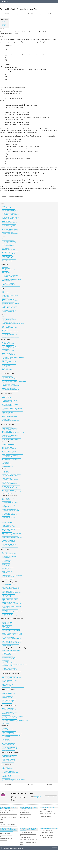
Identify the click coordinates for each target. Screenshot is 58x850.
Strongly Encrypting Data (6, 506)
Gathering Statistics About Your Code (9, 698)
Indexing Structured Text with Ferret (8, 529)
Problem (3, 21)
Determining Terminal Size (7, 737)
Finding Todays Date (6, 268)
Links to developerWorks (26, 832)
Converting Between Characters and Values (10, 214)
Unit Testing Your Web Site (7, 614)
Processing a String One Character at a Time (10, 217)
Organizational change (5, 833)
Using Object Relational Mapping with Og (10, 538)
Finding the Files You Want (7, 369)
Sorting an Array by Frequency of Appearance (10, 303)
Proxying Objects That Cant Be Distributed (10, 641)
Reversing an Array (5, 296)
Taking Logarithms (5, 248)
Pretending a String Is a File (7, 362)
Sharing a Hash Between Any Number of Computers (12, 634)
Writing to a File (5, 351)
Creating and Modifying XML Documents (9, 483)
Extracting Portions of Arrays (7, 308)
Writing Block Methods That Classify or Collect (11, 385)
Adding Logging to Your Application (8, 657)
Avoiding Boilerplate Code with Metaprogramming (11, 458)
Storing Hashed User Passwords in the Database (11, 596)
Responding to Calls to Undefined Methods (10, 455)
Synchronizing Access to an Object (8, 713)
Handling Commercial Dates (7, 282)
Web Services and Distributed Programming (10, 620)
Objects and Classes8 (6, 396)
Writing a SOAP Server (6, 627)
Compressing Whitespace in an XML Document (11, 485)
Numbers (3, 238)
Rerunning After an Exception (7, 656)
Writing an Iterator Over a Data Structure (9, 382)
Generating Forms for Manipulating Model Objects (11, 606)
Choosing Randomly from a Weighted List (10, 331)
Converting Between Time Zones (8, 276)
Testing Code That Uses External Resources (10, 662)
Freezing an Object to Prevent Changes (9, 416)
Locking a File (4, 360)
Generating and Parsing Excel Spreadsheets (10, 510)
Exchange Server (24, 817)
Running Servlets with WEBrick (8, 578)
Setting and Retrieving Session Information (10, 599)
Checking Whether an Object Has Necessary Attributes (12, 454)
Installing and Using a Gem (7, 678)
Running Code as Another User (8, 771)
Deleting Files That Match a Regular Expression (11, 774)
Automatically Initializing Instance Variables (10, 456)
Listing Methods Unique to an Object (9, 448)
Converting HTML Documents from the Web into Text (12, 491)
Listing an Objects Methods (7, 447)
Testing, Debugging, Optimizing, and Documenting (11, 650)
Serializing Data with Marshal (7, 525)
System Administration (6, 767)
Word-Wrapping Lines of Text (7, 226)
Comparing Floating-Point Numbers (9, 241)
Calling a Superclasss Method (7, 413)
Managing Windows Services (7, 769)
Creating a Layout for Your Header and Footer (10, 588)
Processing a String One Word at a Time (9, 218)
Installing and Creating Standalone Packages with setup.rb (13, 687)
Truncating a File (5, 368)
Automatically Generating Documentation (10, 694)
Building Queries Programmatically (8, 540)
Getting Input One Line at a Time (8, 729)
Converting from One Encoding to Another (10, 487)
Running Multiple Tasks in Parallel (8, 701)
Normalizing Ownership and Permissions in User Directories (13, 779)
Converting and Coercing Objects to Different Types (12, 408)
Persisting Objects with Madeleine (8, 526)
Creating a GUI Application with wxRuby (9, 746)
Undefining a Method (6, 462)
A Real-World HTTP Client (7, 579)
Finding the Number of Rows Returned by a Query (11, 533)
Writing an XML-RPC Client (7, 625)
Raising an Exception (6, 653)
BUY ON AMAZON (50, 796)
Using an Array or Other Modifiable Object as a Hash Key (13, 323)
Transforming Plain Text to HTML (8, 490)
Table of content (29, 13)
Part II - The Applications (6, 835)
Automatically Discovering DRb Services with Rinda (12, 640)
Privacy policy (54, 847)
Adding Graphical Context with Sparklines (10, 505)
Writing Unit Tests (5, 660)
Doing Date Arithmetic (6, 273)
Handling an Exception (6, 654)
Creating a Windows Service (7, 710)
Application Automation (25, 814)
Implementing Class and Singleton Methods (10, 420)
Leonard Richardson (34, 797)
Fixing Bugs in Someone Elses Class (9, 451)
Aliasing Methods (5, 463)
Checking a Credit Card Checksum (8, 261)
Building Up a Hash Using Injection (8, 307)
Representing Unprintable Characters (9, 213)
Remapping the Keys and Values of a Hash (10, 334)
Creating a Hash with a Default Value (9, 319)
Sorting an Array (5, 298)
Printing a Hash (5, 329)
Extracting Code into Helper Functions (9, 602)
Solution (3, 22)
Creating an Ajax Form (6, 607)
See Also (3, 25)
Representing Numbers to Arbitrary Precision (10, 242)
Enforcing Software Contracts (7, 466)
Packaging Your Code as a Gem (8, 684)
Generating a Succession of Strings (8, 228)
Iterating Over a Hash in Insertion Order (9, 327)
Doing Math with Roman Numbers (8, 257)
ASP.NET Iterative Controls (46, 832)
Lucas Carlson (37, 796)
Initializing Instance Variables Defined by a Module (11, 438)
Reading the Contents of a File (8, 350)
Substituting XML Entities (6, 482)
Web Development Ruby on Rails (8, 584)
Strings (3, 206)
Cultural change (3, 840)
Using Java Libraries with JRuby (8, 762)
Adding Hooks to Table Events (7, 545)
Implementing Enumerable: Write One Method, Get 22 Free (13, 432)
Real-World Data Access (46, 830)
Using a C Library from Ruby (7, 758)
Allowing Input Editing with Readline (9, 741)
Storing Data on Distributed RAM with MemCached (11, 642)
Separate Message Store (46, 811)
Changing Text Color (6, 739)
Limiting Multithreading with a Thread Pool (10, 717)
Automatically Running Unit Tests (8, 693)
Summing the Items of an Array (8, 302)
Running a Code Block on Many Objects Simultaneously (12, 716)
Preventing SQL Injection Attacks (8, 542)
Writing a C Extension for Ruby (8, 756)
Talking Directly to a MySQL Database (9, 534)
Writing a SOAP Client (6, 626)
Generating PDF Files (6, 516)
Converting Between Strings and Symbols (10, 215)
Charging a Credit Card (6, 631)
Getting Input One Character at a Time (9, 731)
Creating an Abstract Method (7, 415)
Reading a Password (6, 740)
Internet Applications (25, 815)
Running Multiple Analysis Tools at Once (9, 669)
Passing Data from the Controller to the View (10, 587)
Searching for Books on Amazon (8, 622)
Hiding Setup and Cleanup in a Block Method (10, 389)
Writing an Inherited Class (7, 401)
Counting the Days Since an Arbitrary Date (10, 275)
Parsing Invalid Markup (6, 478)
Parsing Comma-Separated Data (8, 507)
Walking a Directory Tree (6, 358)
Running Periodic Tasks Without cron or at (10, 772)
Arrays (3, 291)
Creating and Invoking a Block (7, 377)
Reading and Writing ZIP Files (7, 513)
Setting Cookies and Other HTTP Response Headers (12, 575)
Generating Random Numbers (8, 245)
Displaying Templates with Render (8, 591)
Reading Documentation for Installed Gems (10, 682)
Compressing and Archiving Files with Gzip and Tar (11, 511)
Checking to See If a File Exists (8, 343)
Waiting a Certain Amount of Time (8, 284)
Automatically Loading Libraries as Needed (10, 435)
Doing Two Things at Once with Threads (9, 712)
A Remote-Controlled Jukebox (7, 645)
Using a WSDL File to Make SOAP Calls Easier (11, 630)
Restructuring (3, 836)
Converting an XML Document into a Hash (10, 479)
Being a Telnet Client (6, 564)
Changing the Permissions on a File (9, 346)
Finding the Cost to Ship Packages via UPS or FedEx (12, 633)
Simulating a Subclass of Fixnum (8, 256)
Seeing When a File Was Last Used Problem (10, 347)
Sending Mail (4, 559)
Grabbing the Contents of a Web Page (9, 553)
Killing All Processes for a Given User (9, 780)
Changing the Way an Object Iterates (9, 384)
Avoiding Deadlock (5, 723)
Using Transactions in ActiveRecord (9, 544)
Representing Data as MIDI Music (8, 517)
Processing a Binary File (6, 365)
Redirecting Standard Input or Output (9, 364)
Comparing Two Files (6, 355)
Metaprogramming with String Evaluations (10, 459)
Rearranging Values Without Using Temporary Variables (12, 293)
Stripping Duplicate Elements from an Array (10, 295)
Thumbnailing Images (6, 499)
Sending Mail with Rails (6, 610)
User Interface (4, 728)
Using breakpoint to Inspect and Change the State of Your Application (15, 664)
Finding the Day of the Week (7, 280)
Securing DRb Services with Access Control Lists (11, 638)
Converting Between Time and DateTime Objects (11, 279)
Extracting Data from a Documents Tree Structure (11, 474)
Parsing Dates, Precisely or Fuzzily (8, 269)
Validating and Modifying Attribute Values (10, 404)
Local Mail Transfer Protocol (46, 809)
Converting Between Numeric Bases (9, 246)
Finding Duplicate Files (6, 776)
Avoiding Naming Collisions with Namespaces (11, 433)
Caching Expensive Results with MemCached (10, 644)
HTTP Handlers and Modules (46, 837)
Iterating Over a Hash (6, 326)
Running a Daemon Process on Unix (9, 709)
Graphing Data (5, 503)
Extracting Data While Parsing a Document (10, 475)
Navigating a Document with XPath (8, 476)
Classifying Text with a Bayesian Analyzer (10, 233)
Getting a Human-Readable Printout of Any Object (11, 409)
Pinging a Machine (5, 569)
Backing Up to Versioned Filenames (9, 361)
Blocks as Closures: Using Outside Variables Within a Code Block (14, 381)
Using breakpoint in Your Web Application (10, 615)
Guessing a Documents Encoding (8, 486)
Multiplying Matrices (6, 252)
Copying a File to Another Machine (8, 567)
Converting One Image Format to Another (10, 502)
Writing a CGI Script (5, 573)
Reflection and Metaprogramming (8, 444)
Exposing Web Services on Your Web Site (10, 609)
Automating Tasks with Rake (7, 692)
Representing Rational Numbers (8, 244)
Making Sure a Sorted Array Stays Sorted (10, 300)
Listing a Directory (5, 349)
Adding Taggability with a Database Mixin (10, 547)
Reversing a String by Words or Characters (10, 211)
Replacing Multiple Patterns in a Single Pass (10, 230)
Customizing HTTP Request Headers (9, 556)
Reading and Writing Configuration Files (9, 514)
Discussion (4, 24)
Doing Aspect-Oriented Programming (9, 464)
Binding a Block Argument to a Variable (9, 380)
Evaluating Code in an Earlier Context (9, 460)
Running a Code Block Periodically (8, 283)
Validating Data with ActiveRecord (8, 541)
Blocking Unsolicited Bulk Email (47, 813)
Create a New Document (25, 837)
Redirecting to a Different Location (8, 590)
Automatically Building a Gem (7, 697)
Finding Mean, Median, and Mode (8, 249)
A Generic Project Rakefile (7, 703)
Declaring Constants (6, 419)
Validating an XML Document (7, 481)
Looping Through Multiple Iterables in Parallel (10, 388)
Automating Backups (6, 778)
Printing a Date (5, 271)
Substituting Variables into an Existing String (10, 210)
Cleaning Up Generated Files (7, 696)
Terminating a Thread (6, 715)
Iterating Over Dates (6, 272)
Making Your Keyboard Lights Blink (8, 743)
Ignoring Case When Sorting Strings (9, 299)
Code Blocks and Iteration (7, 376)
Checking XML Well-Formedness (8, 472)
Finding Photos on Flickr (6, 623)
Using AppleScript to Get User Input (8, 750)
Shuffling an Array (5, 304)
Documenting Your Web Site (7, 613)
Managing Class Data (6, 398)
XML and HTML (5, 471)
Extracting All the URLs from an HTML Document (11, 489)
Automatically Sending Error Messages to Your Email (12, 611)
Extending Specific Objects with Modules (9, 429)
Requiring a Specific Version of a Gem (9, 680)
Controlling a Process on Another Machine (10, 721)
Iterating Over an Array (6, 292)
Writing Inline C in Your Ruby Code (8, 760)
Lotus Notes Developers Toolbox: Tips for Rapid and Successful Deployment (28, 829)
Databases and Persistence (7, 522)
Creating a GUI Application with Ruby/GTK (10, 747)
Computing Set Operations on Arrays (9, 310)
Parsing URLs (4, 572)
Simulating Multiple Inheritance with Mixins (10, 428)
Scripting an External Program (7, 768)
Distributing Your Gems (6, 685)
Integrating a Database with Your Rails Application (11, 592)
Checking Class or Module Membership (9, 400)
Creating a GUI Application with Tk (8, 744)
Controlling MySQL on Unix (7, 532)
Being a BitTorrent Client (6, 568)
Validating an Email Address (7, 232)
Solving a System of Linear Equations (9, 253)
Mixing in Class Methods (6, 431)
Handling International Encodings (8, 225)
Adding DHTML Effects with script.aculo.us (10, 604)
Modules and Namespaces (7, 427)
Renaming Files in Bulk (6, 775)
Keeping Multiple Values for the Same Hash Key (11, 324)
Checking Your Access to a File (8, 345)
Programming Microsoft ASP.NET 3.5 (49, 828)
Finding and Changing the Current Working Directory (12, 370)
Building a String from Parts (7, 207)
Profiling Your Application (7, 666)
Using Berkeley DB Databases (8, 530)
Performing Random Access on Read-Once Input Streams (13, 357)
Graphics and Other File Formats (8, 498)
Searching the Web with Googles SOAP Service (11, 629)
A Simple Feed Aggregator (7, 493)
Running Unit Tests (5, 661)
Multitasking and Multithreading (8, 708)
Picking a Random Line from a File (8, 354)
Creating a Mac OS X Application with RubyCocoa (11, 748)
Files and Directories (6, 342)
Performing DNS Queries (6, 557)
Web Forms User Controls (46, 833)
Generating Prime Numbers (7, 260)
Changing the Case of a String (8, 220)
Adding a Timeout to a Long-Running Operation (11, 286)
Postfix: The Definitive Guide (47, 807)
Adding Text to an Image (6, 501)
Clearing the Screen (6, 736)
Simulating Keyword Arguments (8, 412)
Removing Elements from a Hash (8, 322)
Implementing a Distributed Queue (8, 635)
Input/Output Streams (25, 812)
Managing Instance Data (6, 397)
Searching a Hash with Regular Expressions (10, 337)
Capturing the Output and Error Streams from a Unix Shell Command (15, 720)
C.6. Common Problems (45, 816)
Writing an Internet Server (7, 571)
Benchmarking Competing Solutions (9, 668)
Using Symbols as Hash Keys (7, 318)
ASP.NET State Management (46, 835)
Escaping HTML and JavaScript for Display (10, 598)
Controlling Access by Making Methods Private (11, 421)
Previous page (9, 13)
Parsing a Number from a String (8, 240)
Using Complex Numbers (7, 255)
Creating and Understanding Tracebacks (10, 658)
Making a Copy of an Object (7, 417)
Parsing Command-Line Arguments (8, 732)
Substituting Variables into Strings (8, 209)
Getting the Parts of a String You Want (9, 224)
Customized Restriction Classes (47, 814)
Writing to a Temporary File (7, 353)
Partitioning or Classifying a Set (8, 311)
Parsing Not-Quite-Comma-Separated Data (10, 509)
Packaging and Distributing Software (9, 676)
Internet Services (5, 552)
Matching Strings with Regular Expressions (10, 229)
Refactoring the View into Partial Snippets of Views (11, 603)
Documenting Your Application (8, 665)
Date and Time (5, 267)
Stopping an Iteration (6, 386)
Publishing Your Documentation (8, 700)
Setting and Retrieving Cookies (8, 600)
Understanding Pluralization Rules (8, 594)
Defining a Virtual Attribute (7, 405)
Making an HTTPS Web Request (8, 554)
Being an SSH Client (6, 565)
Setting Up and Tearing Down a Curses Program (11, 735)
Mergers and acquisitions (6, 838)
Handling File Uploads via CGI (8, 576)
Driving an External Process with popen (9, 719)
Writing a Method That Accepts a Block (9, 378)
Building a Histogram (6, 333)
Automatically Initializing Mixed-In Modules (10, 439)
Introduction (23, 810)
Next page (49, 13)
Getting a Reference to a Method (8, 449)
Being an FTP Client (6, 563)
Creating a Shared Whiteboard (8, 637)
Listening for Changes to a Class (8, 452)
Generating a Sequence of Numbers (9, 259)
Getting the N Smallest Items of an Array (9, 306)
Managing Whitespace (6, 221)
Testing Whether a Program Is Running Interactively (12, 733)
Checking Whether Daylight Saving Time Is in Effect (12, 277)
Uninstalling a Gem (5, 681)
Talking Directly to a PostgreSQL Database (10, 536)
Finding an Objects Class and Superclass (10, 445)
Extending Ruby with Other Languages (9, 755)
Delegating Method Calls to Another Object (10, 407)
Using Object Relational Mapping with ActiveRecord (12, 537)
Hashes (3, 316)
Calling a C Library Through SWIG (8, 759)
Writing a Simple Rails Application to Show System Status (13, 585)
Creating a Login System (6, 595)
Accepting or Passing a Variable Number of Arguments (12, 411)
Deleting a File (4, 366)
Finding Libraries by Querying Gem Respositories (11, 677)
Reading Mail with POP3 (6, 561)
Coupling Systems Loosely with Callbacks (10, 391)
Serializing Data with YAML (7, 523)
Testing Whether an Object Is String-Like (9, 222)
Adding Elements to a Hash (7, 320)
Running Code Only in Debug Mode (9, 652)
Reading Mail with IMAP (6, 560)
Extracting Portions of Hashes (7, 335)
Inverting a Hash (5, 330)
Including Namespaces (6, 436)
